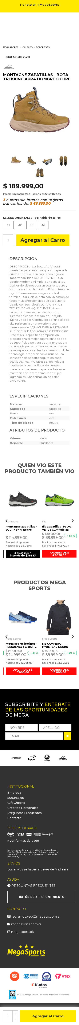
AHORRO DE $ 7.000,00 (22, 671)
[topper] (16, 758)
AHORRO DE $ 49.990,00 (59, 554)
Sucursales (15, 798)
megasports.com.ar (26, 924)
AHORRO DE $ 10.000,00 (59, 671)
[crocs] (31, 758)
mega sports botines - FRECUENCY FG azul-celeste (21, 645)
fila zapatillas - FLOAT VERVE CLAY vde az (57, 528)
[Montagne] (47, 758)
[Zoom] (16, 161)
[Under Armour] (63, 758)
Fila (44, 521)
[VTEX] (63, 976)
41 (8, 225)
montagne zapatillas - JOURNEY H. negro (21, 528)
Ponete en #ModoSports (39, 4)
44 (43, 225)
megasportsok (22, 932)
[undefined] (39, 118)
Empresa (14, 793)
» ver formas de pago (23, 841)
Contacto (14, 818)
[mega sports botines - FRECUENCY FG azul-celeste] (23, 617)
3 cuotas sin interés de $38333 (23, 554)
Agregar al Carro (42, 240)
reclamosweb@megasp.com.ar (36, 916)
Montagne (12, 521)
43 (31, 225)
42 (20, 225)
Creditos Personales (22, 808)
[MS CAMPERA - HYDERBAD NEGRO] (59, 617)
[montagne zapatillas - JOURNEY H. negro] (23, 500)
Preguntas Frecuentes (24, 813)
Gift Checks (16, 803)
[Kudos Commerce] (39, 985)
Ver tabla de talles (48, 217)
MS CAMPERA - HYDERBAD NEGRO (55, 645)
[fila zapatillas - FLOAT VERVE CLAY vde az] (59, 500)
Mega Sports (13, 638)
